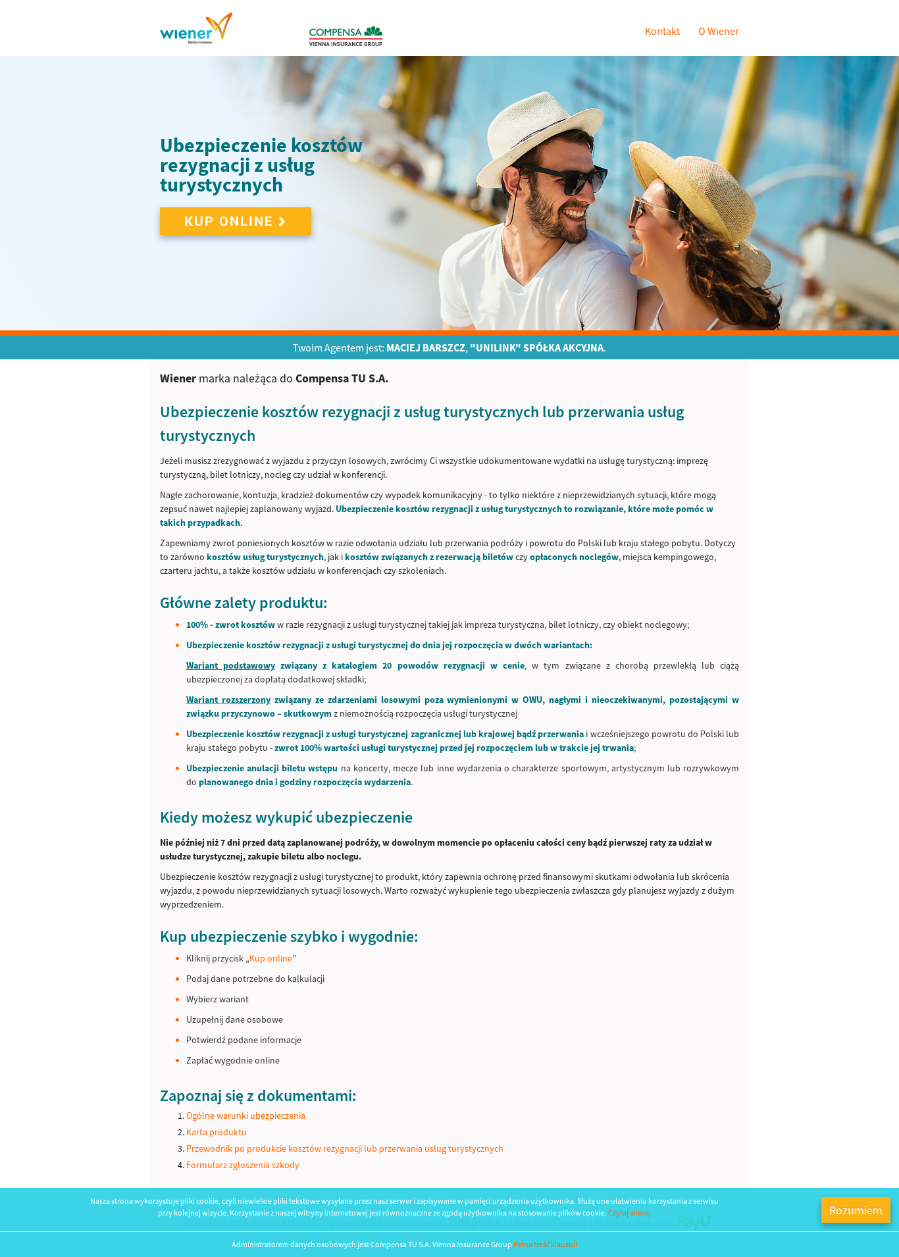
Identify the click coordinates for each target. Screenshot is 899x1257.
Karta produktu (216, 1132)
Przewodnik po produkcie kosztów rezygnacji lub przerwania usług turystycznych (344, 1148)
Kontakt (662, 31)
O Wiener (718, 31)
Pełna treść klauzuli (545, 1244)
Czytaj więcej (629, 1213)
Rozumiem (856, 1210)
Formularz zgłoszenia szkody (242, 1165)
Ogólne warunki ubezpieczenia (245, 1115)
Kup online (228, 221)
